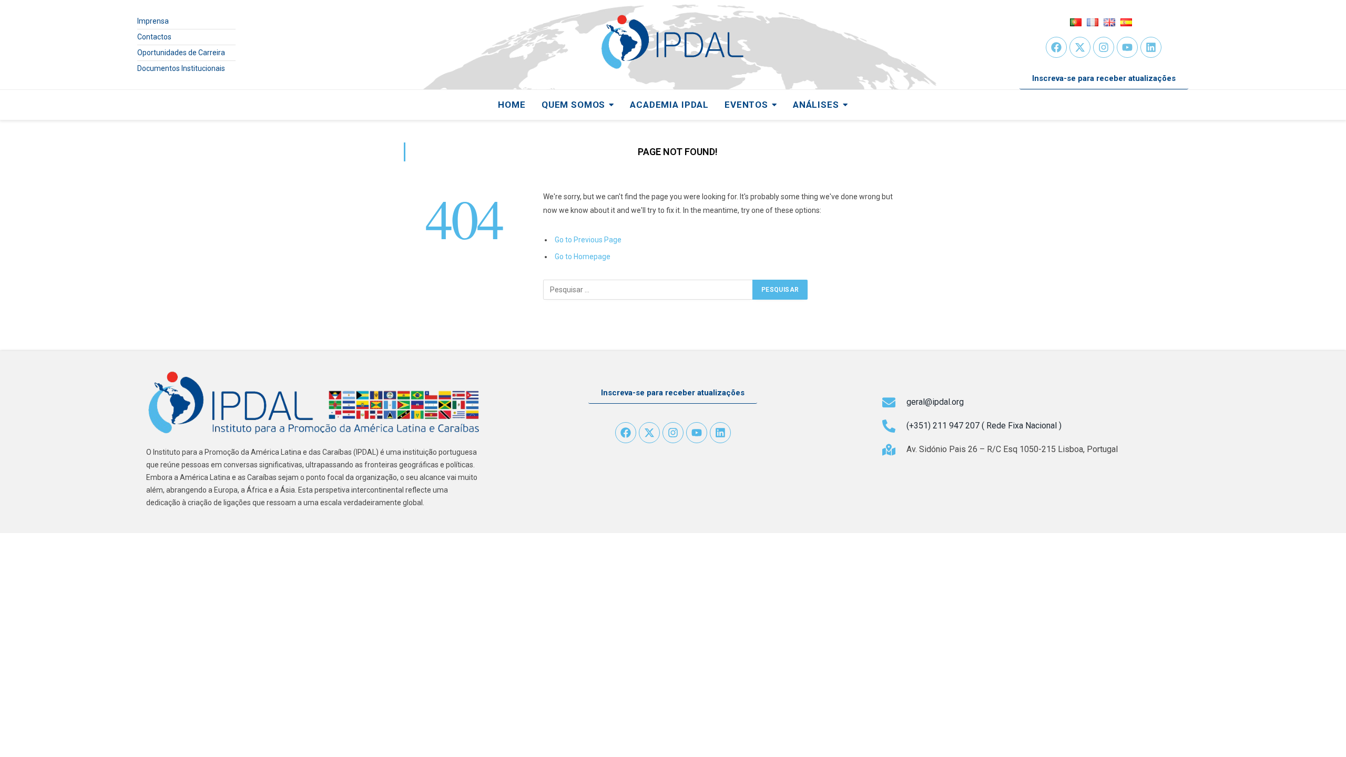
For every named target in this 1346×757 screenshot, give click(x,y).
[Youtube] (1127, 47)
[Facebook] (1056, 47)
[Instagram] (1103, 47)
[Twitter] (1079, 47)
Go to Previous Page (588, 240)
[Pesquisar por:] (648, 290)
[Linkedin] (1150, 47)
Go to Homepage (582, 256)
